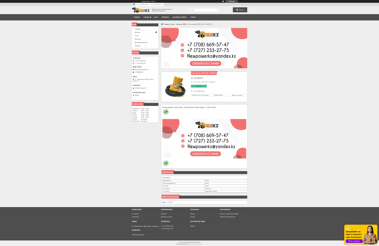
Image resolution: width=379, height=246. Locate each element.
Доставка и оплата (180, 17)
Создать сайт (145, 1)
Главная (137, 17)
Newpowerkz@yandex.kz (142, 69)
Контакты (165, 17)
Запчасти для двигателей (227, 217)
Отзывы (137, 46)
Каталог (146, 17)
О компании (135, 217)
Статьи (192, 17)
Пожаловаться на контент (195, 244)
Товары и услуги (169, 24)
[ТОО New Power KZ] (141, 10)
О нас (156, 17)
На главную (135, 214)
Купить (199, 86)
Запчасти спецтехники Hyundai (229, 214)
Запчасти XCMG (181, 24)
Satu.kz (198, 242)
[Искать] (217, 10)
